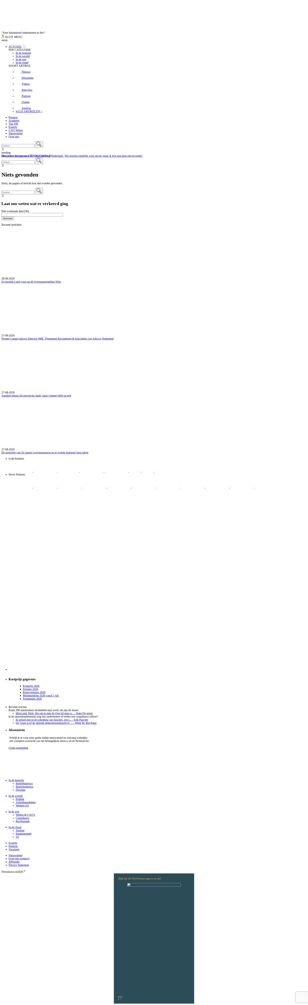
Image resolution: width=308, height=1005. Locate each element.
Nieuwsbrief (15, 133)
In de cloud (15, 827)
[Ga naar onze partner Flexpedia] (116, 471)
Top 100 (13, 123)
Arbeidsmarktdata (26, 802)
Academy (14, 120)
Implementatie (24, 833)
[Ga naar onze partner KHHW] (148, 471)
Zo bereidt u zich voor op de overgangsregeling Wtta (31, 281)
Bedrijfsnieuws (24, 783)
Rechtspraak (23, 821)
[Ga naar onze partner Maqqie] (119, 487)
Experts (13, 127)
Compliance (22, 818)
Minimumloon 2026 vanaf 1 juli (41, 695)
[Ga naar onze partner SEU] (45, 487)
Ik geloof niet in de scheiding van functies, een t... (52, 719)
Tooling (20, 830)
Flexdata (20, 789)
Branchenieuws (24, 786)
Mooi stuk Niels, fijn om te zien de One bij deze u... (54, 713)
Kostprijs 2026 (31, 685)
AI (17, 836)
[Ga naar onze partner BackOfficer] (69, 471)
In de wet (14, 811)
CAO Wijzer (16, 130)
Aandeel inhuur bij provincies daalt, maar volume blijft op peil (36, 395)
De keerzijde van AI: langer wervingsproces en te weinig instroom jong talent (44, 452)
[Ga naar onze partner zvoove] (166, 471)
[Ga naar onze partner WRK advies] (266, 487)
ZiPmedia (14, 861)
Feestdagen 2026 (32, 698)
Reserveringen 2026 (34, 692)
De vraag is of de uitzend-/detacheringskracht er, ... (56, 722)
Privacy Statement (19, 865)
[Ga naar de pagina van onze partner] (19, 774)
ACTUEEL (15, 46)
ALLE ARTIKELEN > (29, 111)
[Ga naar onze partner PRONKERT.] (70, 487)
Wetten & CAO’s (25, 814)
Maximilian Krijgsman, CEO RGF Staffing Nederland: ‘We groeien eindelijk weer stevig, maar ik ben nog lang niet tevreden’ (72, 155)
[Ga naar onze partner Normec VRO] (94, 487)
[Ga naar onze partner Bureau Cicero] (135, 471)
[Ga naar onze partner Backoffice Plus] (21, 471)
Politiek (20, 799)
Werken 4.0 (22, 805)
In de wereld (16, 795)
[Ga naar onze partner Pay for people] (242, 487)
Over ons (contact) (19, 858)
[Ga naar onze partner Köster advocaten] (217, 487)
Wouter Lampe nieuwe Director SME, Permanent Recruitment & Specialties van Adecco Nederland (57, 338)
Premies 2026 (30, 689)
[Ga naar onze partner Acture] (45, 471)
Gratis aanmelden (18, 747)
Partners (13, 117)
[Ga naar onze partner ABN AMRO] (193, 487)
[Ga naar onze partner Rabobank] (168, 487)
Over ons (14, 136)
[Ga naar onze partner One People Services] (92, 471)
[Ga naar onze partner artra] (144, 487)
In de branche (16, 780)
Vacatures (14, 849)
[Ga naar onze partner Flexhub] (21, 487)
